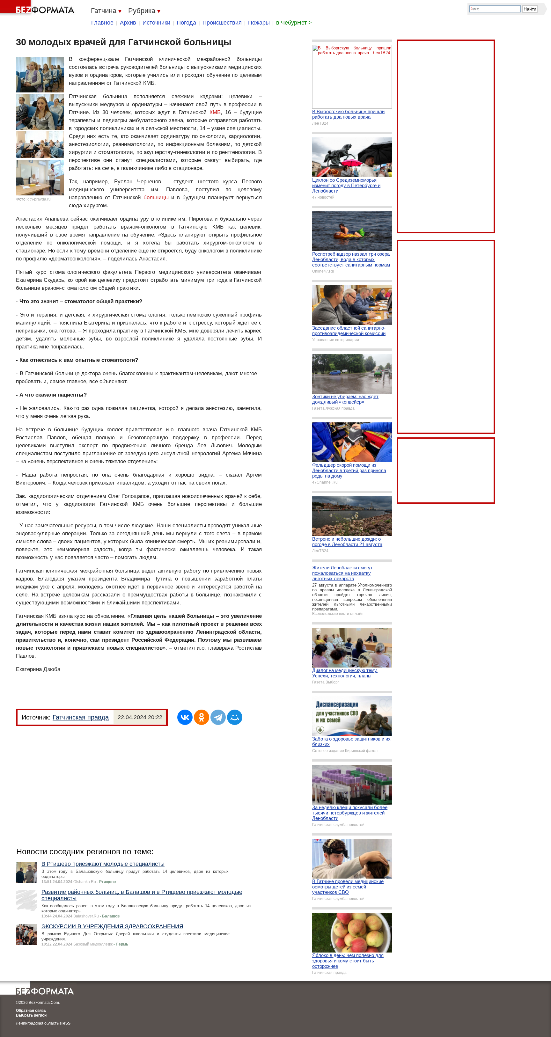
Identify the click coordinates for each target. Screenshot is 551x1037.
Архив (128, 22)
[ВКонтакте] (185, 717)
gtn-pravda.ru (39, 199)
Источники (156, 22)
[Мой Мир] (234, 717)
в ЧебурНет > (294, 22)
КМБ (215, 112)
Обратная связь (31, 1010)
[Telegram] (218, 717)
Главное (102, 22)
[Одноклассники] (201, 717)
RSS (66, 1023)
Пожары (259, 22)
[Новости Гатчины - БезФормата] (38, 8)
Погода (186, 22)
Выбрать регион (31, 1015)
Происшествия (222, 22)
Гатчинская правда (81, 717)
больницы (156, 197)
